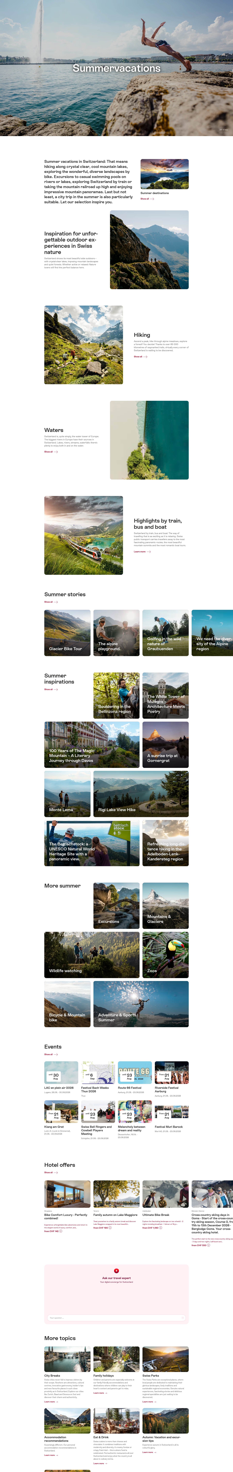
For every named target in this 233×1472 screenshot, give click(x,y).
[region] (117, 168)
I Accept (145, 182)
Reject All (126, 182)
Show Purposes (89, 182)
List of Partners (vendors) (91, 176)
